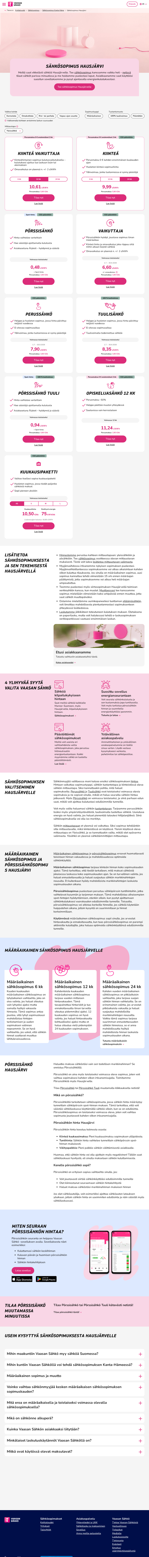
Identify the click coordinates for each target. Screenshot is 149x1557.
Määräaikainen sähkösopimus (71, 853)
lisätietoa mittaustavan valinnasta (113, 562)
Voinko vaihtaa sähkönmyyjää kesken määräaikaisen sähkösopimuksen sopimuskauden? (64, 1389)
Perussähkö (78, 791)
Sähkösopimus (33, 10)
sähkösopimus (82, 72)
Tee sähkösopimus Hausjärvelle (74, 86)
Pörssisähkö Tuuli (89, 1088)
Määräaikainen (94, 116)
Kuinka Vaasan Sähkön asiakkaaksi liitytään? (43, 1429)
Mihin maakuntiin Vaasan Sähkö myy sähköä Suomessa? (52, 1353)
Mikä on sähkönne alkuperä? (30, 1418)
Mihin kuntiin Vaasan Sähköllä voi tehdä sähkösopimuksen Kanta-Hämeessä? (69, 1365)
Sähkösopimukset (64, 715)
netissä (127, 72)
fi (143, 4)
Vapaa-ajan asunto (68, 116)
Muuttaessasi (107, 590)
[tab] (19, 179)
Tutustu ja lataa (109, 715)
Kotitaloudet (20, 10)
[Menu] (4, 4)
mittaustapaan (71, 825)
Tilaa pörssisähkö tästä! (66, 1312)
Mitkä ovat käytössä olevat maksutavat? (39, 1451)
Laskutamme (67, 612)
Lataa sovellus (23, 1270)
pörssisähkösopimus (104, 853)
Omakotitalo (27, 116)
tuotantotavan (103, 808)
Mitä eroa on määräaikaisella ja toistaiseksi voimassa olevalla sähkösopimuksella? (57, 1404)
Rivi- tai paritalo (46, 116)
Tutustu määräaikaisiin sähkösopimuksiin (115, 1042)
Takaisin (10, 10)
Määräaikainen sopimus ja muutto (34, 1376)
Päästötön (137, 116)
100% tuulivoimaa (118, 116)
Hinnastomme (67, 555)
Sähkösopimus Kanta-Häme (53, 10)
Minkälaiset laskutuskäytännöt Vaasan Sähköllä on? (49, 1440)
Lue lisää (38, 203)
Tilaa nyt (38, 197)
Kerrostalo (11, 116)
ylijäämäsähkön (132, 601)
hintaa (134, 781)
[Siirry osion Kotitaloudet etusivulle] (15, 4)
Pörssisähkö (80, 798)
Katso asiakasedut (64, 662)
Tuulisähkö (94, 791)
